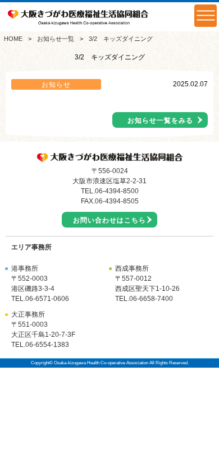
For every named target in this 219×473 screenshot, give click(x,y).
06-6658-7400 (151, 299)
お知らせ (56, 85)
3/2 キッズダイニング (121, 38)
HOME (13, 38)
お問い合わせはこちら (109, 220)
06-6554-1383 (47, 345)
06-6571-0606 (47, 299)
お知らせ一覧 (55, 38)
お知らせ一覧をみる (160, 120)
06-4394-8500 (117, 191)
